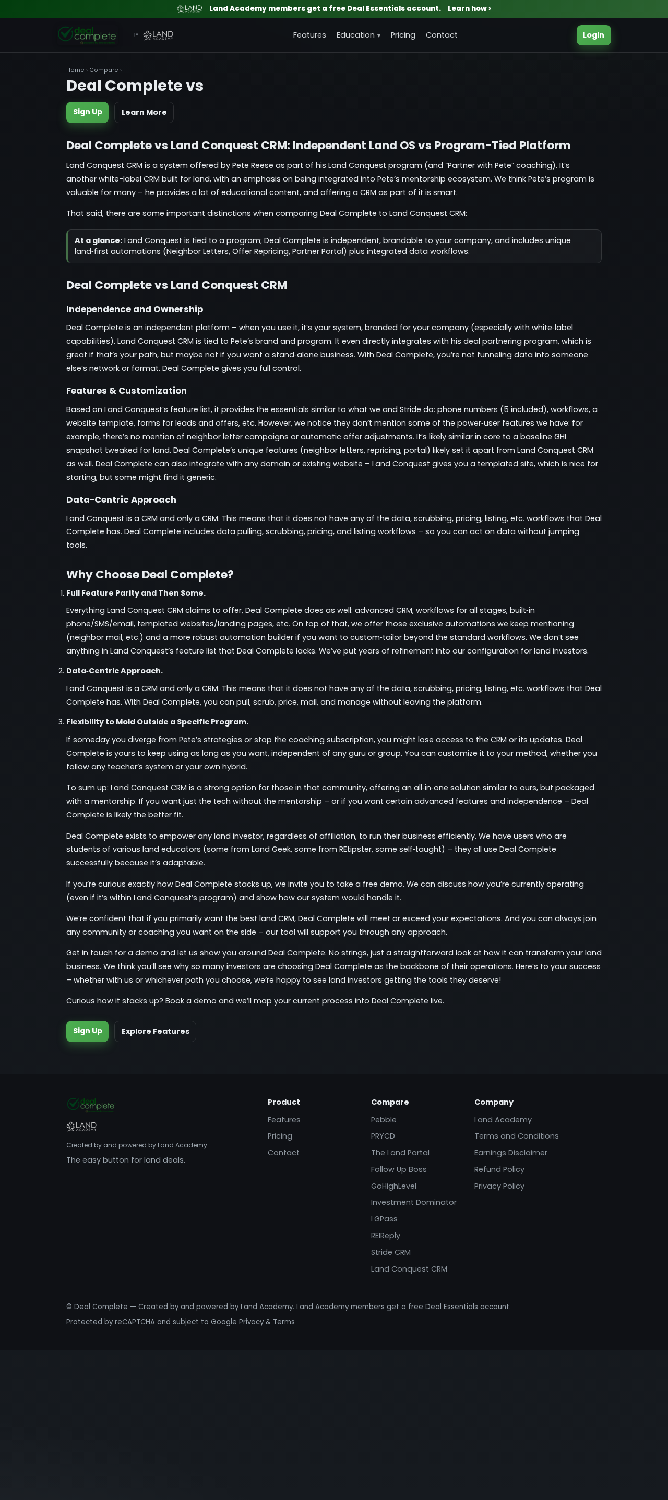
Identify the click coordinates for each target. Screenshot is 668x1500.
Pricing (403, 35)
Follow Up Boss (399, 1169)
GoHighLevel (393, 1186)
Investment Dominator (414, 1202)
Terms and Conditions (516, 1136)
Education (356, 35)
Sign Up (87, 111)
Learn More (144, 112)
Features (309, 35)
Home (75, 70)
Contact (442, 35)
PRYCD (383, 1136)
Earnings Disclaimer (510, 1152)
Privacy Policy (499, 1186)
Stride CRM (391, 1252)
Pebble (384, 1120)
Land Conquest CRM (409, 1269)
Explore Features (155, 1031)
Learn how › (469, 9)
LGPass (384, 1219)
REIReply (385, 1235)
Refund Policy (499, 1169)
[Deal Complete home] (87, 35)
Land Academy (503, 1120)
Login (593, 35)
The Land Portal (400, 1152)
